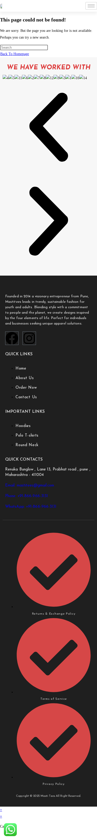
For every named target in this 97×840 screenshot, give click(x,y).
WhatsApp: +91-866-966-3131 (31, 507)
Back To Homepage (14, 54)
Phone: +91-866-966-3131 (26, 496)
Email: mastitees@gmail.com (29, 486)
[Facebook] (12, 338)
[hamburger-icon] (91, 6)
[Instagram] (29, 338)
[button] (48, 128)
